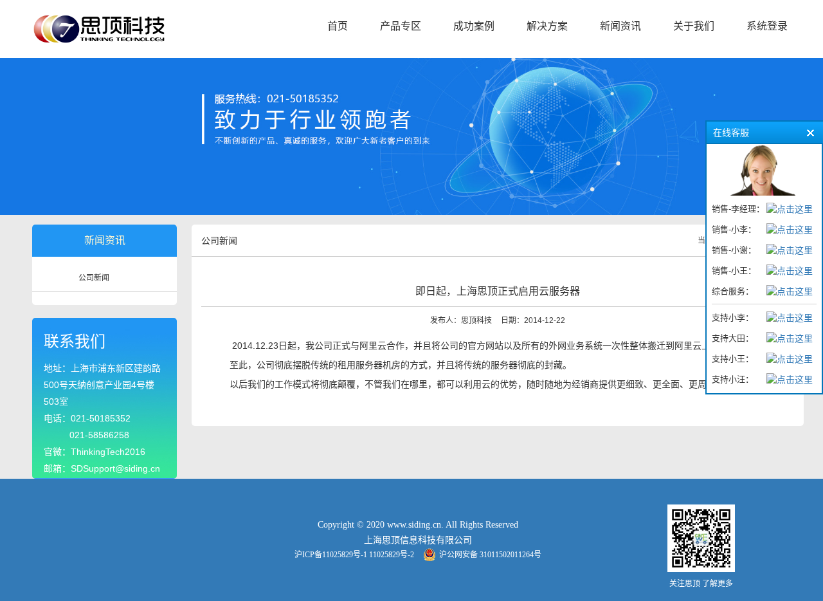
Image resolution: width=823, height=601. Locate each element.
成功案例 (473, 26)
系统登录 (767, 26)
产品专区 (400, 26)
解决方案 (547, 26)
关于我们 (693, 26)
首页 (337, 26)
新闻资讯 (620, 26)
